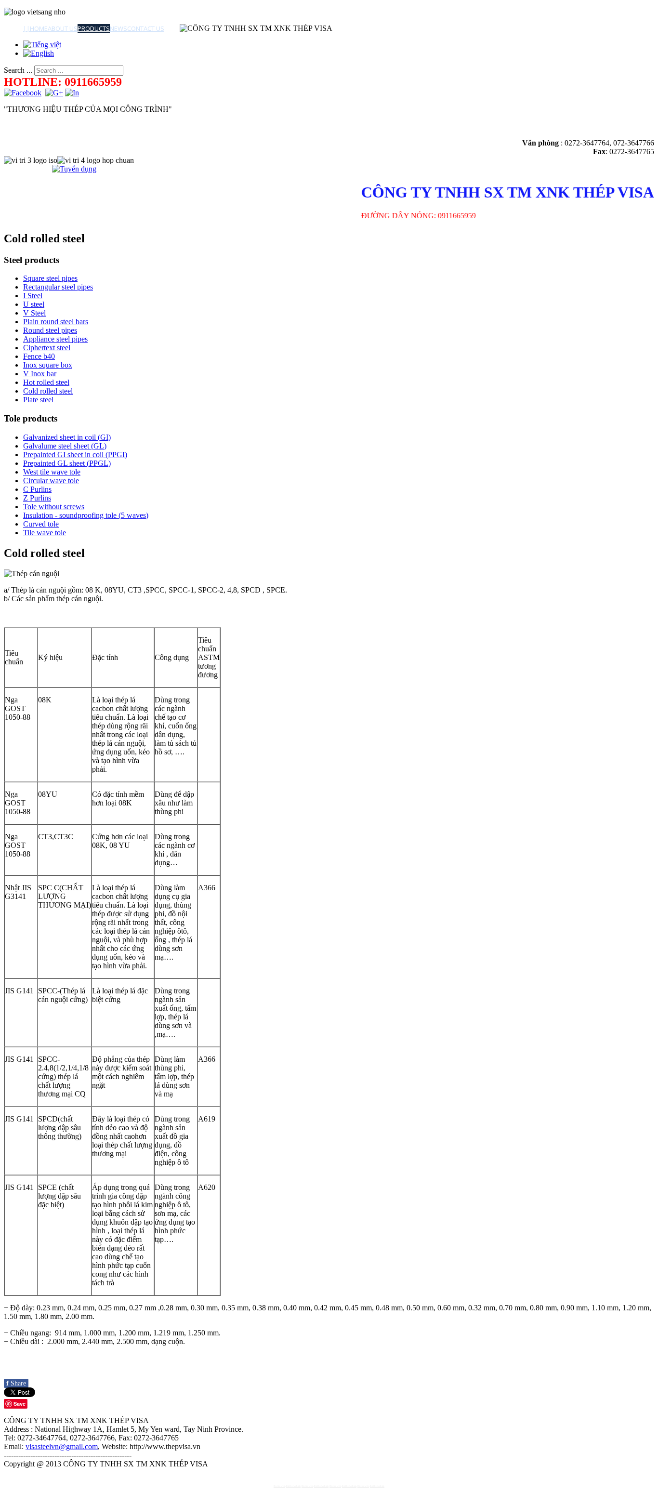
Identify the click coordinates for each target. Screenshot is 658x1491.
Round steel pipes (50, 330)
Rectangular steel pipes (58, 287)
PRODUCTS (94, 28)
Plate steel (38, 400)
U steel (33, 304)
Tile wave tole (44, 532)
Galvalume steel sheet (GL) (64, 446)
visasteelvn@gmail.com (62, 1446)
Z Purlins (37, 498)
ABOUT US (63, 28)
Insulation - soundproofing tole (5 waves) (85, 515)
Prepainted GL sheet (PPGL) (67, 463)
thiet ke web (279, 1486)
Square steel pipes (50, 278)
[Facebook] (22, 93)
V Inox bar (39, 373)
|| (26, 28)
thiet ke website (293, 1486)
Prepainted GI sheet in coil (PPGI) (75, 454)
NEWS (118, 28)
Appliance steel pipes (55, 339)
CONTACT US (145, 28)
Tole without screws (53, 506)
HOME (39, 28)
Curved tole (41, 524)
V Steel (34, 313)
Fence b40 (39, 356)
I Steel (32, 295)
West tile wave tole (51, 472)
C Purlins (37, 489)
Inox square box (47, 365)
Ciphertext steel (46, 347)
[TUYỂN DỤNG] (74, 169)
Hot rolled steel (46, 382)
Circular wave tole (51, 480)
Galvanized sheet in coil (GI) (67, 437)
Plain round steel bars (55, 321)
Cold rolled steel (48, 391)
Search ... (18, 70)
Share (16, 1383)
